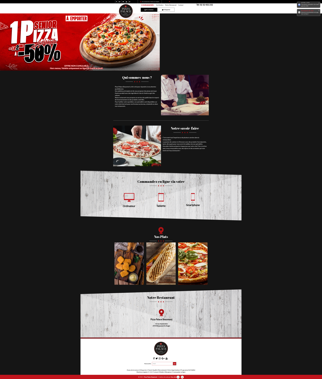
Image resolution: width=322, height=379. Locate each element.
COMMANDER (147, 5)
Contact (180, 5)
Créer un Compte (154, 1)
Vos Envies (159, 5)
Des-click (173, 377)
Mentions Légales (142, 372)
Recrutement (162, 370)
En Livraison (149, 9)
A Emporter (166, 9)
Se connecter (145, 1)
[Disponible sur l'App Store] (178, 377)
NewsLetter (147, 363)
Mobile (161, 372)
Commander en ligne (178, 372)
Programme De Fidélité (188, 370)
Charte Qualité (152, 370)
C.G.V (150, 372)
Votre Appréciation (174, 370)
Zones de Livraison (133, 370)
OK (175, 364)
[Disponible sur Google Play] (182, 377)
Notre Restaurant (171, 5)
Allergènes (168, 372)
